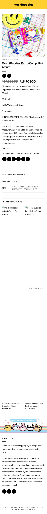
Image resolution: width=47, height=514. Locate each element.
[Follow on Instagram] (9, 491)
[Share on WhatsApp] (4, 159)
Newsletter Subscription (23, 509)
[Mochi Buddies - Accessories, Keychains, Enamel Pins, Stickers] (23, 4)
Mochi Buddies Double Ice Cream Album (34, 405)
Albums (13, 153)
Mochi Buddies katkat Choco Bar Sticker (10, 405)
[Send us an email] (14, 491)
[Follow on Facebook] (4, 491)
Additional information (13, 175)
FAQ (26, 508)
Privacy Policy (36, 508)
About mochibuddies (13, 508)
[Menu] (3, 4)
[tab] (23, 174)
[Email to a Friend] (18, 159)
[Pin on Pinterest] (23, 159)
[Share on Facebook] (9, 159)
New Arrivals (22, 153)
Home (4, 59)
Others (29, 153)
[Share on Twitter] (14, 159)
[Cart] (43, 4)
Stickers (14, 59)
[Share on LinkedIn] (28, 159)
